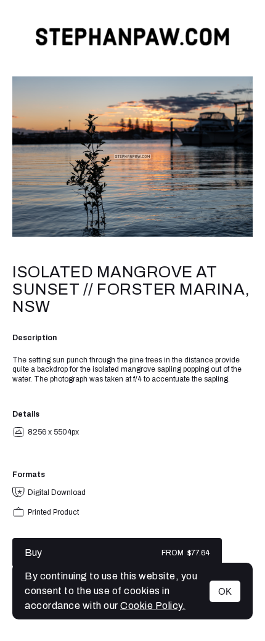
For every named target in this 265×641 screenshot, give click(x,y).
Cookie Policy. (153, 605)
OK (225, 591)
